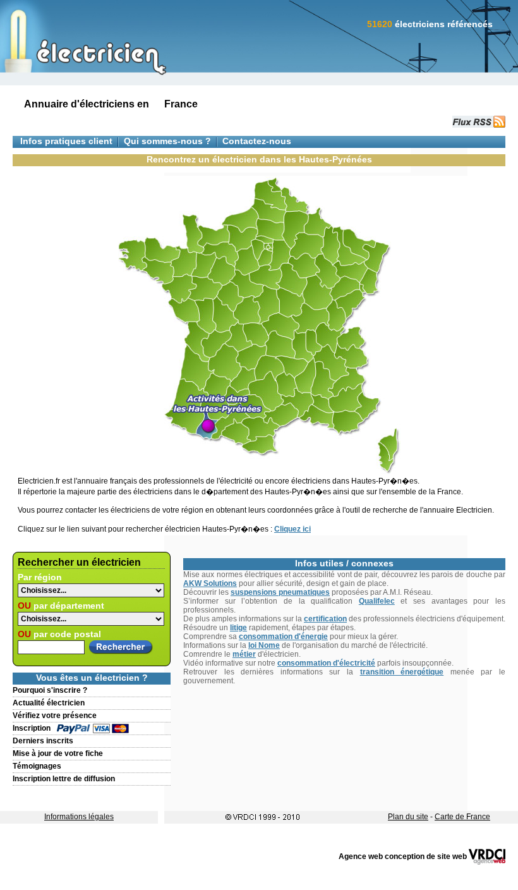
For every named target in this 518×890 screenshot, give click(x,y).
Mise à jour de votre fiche (58, 753)
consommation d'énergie (283, 636)
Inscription (32, 728)
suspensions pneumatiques (280, 592)
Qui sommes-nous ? (167, 141)
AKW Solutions (210, 583)
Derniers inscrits (43, 740)
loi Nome (264, 645)
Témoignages (37, 766)
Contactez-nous (256, 141)
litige (238, 627)
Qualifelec (377, 601)
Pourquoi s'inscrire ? (50, 690)
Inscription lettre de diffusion (64, 778)
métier (244, 654)
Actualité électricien (49, 702)
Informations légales (79, 816)
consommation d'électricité (326, 663)
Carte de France (462, 816)
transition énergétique (402, 672)
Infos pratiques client (66, 141)
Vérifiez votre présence (55, 715)
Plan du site (408, 816)
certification (325, 618)
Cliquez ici (292, 529)
